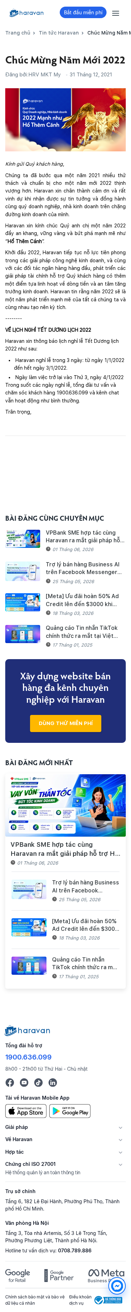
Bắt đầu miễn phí (83, 12)
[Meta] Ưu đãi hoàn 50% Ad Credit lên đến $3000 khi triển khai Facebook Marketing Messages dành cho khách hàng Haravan (82, 600)
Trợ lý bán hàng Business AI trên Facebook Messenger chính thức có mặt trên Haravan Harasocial (82, 568)
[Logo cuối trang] (27, 1030)
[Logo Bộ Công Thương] (108, 1300)
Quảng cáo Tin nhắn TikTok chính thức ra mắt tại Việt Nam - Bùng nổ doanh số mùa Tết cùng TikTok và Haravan (84, 632)
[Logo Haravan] (26, 13)
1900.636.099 (28, 1057)
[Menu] (116, 13)
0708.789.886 (75, 1250)
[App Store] (25, 1110)
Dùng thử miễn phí (66, 723)
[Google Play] (69, 1110)
